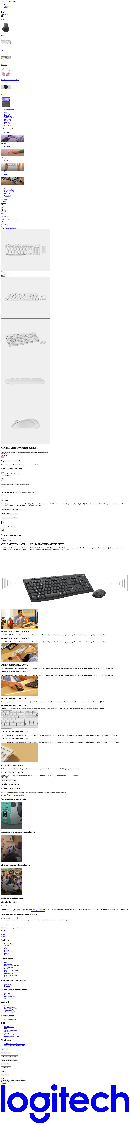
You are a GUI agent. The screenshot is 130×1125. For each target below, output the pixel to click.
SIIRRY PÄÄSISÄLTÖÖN (8, 1)
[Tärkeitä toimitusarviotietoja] (2, 487)
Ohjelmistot (4, 199)
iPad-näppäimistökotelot (11, 970)
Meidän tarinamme (9, 944)
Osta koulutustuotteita (10, 1019)
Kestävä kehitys (8, 952)
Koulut (6, 7)
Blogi (5, 948)
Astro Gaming (8, 993)
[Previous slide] (2, 777)
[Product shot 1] (25, 250)
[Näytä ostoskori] (2, 211)
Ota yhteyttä (7, 1031)
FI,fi (3, 12)
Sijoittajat (6, 947)
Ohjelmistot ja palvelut (10, 1009)
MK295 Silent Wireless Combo (9, 219)
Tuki (2, 10)
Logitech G (7, 4)
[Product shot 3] (25, 339)
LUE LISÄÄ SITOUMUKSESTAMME (12, 795)
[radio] (1, 472)
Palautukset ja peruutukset (11, 1036)
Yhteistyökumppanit (10, 1010)
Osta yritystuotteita (9, 1007)
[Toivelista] (2, 207)
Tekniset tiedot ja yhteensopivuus (10, 509)
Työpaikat (7, 945)
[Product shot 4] (25, 381)
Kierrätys (6, 953)
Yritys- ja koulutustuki (10, 1030)
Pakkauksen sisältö (6, 513)
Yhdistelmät (4, 216)
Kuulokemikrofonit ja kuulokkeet (13, 965)
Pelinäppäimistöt (8, 973)
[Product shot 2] (25, 297)
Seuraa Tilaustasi (9, 1035)
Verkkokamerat (8, 967)
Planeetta (3, 203)
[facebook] (5, 931)
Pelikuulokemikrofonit (10, 975)
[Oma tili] (2, 209)
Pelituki (6, 1028)
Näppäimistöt (8, 964)
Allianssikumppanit (9, 1012)
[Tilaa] (18, 918)
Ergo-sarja (7, 986)
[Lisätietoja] (2, 530)
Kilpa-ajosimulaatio (9, 996)
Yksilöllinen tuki (9, 1027)
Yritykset (6, 6)
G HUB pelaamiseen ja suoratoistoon (14, 1044)
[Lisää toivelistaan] (2, 272)
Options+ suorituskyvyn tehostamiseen (15, 1045)
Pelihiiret (6, 972)
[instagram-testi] (1, 931)
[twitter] (3, 931)
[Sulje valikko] (2, 16)
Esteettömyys (8, 955)
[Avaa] (4, 211)
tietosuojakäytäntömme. (66, 920)
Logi (2, 213)
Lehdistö (6, 950)
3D (3, 275)
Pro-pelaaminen (8, 995)
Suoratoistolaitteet (9, 998)
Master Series (8, 984)
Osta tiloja (7, 1005)
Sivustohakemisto (13, 1082)
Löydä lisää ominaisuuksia (8, 780)
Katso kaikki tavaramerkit (38, 911)
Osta (2, 14)
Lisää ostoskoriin (5, 475)
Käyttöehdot (4, 1082)
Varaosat (6, 1033)
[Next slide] (6, 777)
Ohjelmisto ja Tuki (6, 517)
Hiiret (5, 962)
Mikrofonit (7, 977)
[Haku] (2, 205)
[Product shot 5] (25, 423)
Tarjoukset (4, 201)
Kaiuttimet (7, 969)
